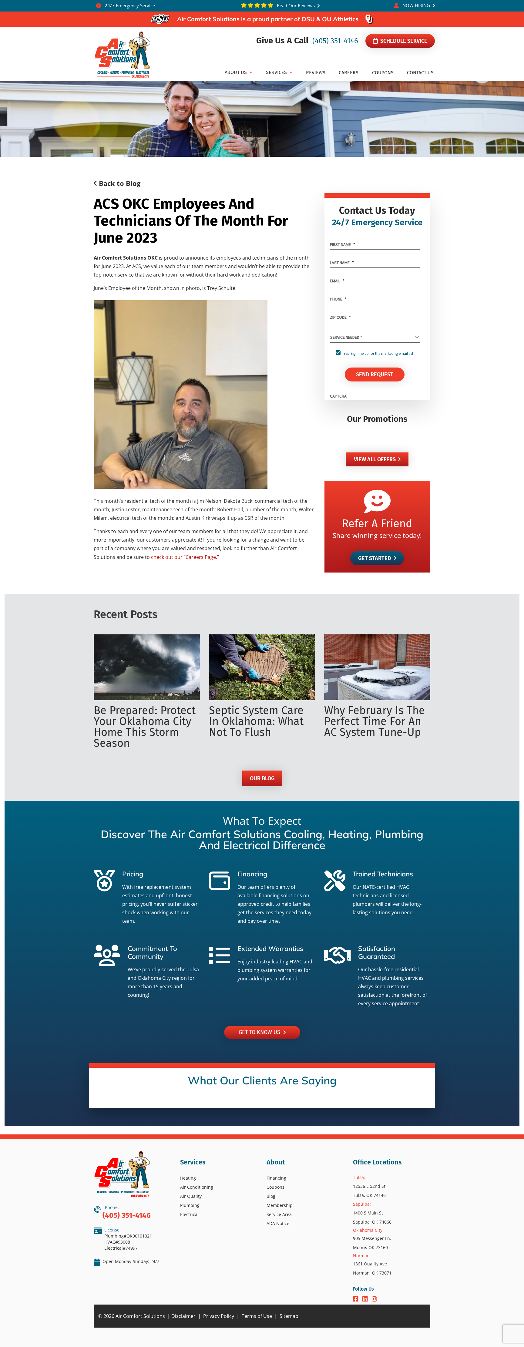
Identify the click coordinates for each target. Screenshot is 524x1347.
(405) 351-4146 (334, 41)
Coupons (275, 1187)
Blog (271, 1196)
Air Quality (191, 1196)
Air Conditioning (196, 1187)
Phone (338, 299)
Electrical (189, 1214)
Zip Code (340, 317)
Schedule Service (403, 41)
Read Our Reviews (295, 5)
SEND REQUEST (374, 374)
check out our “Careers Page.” (185, 557)
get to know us (261, 1032)
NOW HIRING (416, 5)
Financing (276, 1178)
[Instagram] (374, 1299)
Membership (280, 1205)
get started (374, 558)
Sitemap (289, 1316)
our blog (262, 778)
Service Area (279, 1214)
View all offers (375, 459)
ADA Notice (278, 1223)
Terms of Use (257, 1316)
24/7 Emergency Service (129, 5)
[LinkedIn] (365, 1299)
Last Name (342, 262)
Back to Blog (118, 183)
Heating (188, 1178)
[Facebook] (356, 1299)
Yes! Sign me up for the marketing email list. (379, 353)
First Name (342, 244)
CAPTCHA (338, 396)
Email (337, 281)
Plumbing (190, 1205)
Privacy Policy (218, 1316)
